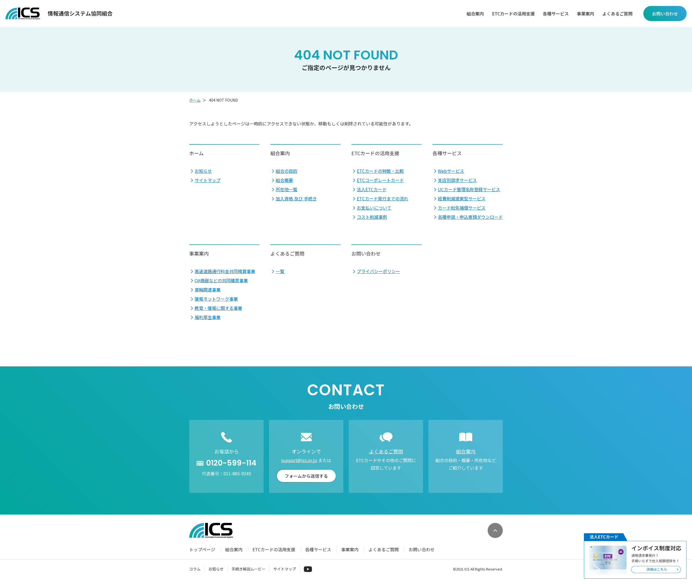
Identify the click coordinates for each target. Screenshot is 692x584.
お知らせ (203, 171)
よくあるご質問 (617, 13)
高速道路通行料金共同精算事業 (225, 271)
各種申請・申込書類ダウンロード (470, 217)
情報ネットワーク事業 (216, 299)
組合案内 (475, 13)
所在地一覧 (286, 189)
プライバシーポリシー (378, 271)
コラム (195, 569)
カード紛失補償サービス (461, 207)
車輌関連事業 (208, 289)
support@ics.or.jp (299, 460)
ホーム (195, 100)
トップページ (202, 549)
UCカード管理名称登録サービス (469, 189)
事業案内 (585, 13)
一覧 (280, 271)
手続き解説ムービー (248, 569)
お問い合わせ (366, 253)
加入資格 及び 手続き (296, 198)
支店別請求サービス (457, 180)
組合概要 (284, 180)
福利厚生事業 (208, 317)
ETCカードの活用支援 (513, 13)
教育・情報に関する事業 (218, 308)
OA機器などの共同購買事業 (221, 280)
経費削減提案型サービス (461, 198)
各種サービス (556, 13)
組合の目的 (286, 171)
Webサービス (451, 171)
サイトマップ (208, 180)
